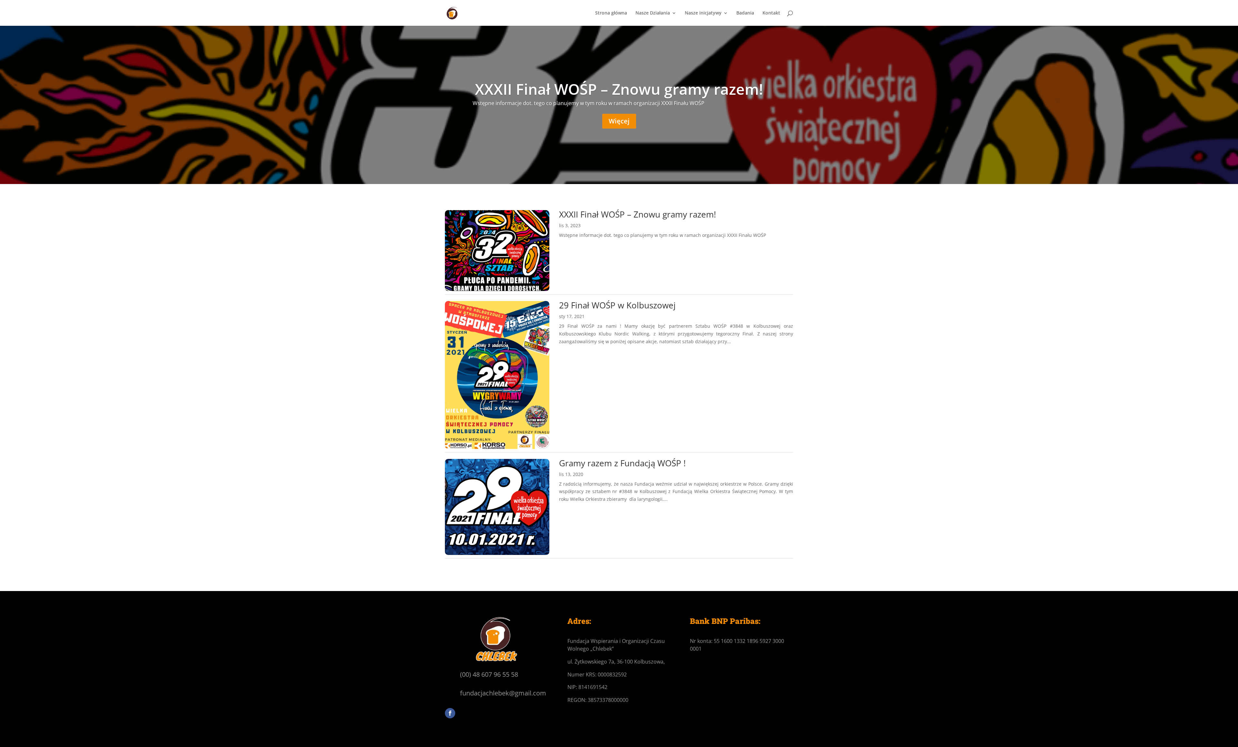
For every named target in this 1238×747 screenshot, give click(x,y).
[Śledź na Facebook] (450, 713)
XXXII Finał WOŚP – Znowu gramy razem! (619, 89)
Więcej (619, 121)
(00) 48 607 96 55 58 (489, 674)
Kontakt (771, 13)
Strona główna (611, 13)
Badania (745, 13)
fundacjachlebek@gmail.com (503, 693)
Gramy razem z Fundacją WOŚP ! (622, 463)
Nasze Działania (652, 13)
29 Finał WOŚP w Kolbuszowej (617, 305)
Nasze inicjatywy (703, 13)
